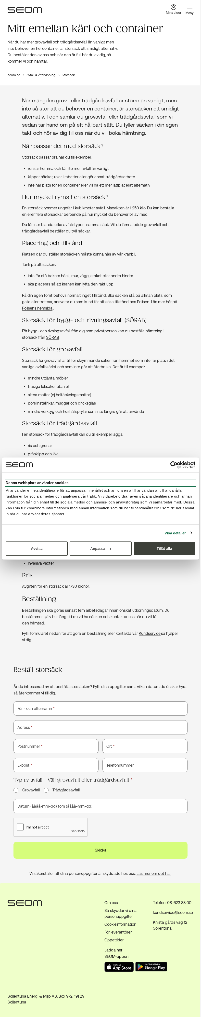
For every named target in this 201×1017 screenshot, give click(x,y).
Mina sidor (173, 12)
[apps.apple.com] (119, 970)
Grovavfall (31, 790)
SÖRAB (52, 337)
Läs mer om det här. (154, 873)
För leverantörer (118, 932)
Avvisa (36, 548)
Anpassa (97, 548)
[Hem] (24, 10)
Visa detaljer (175, 533)
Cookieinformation (120, 924)
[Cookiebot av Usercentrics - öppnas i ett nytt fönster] (173, 464)
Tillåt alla (164, 548)
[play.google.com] (152, 967)
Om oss (111, 902)
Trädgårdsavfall (66, 790)
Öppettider (114, 940)
